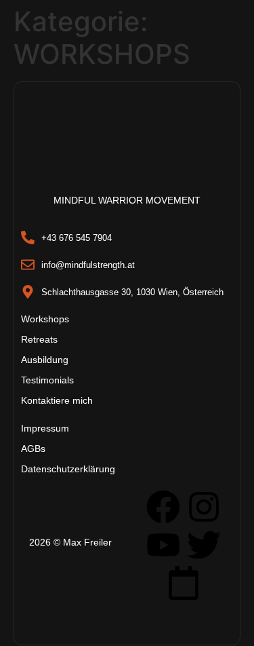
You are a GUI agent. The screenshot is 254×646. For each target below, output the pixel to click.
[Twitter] (204, 545)
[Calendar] (183, 583)
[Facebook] (163, 507)
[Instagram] (204, 507)
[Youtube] (163, 545)
